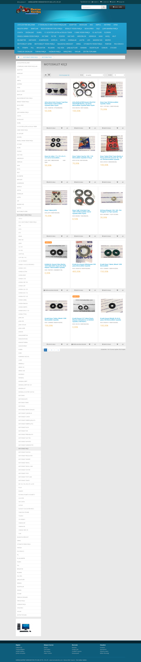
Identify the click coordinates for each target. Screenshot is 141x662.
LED (88, 40)
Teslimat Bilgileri (20, 649)
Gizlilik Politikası (20, 651)
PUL (32, 48)
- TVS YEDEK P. (21, 519)
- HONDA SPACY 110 (23, 310)
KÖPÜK (62, 40)
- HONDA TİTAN (21, 314)
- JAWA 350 (20, 321)
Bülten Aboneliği (104, 653)
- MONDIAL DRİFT (22, 381)
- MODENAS (20, 374)
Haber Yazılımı (48, 653)
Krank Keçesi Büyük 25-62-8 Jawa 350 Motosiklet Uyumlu (110, 319)
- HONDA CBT (21, 286)
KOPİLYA (54, 40)
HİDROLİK (92, 36)
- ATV (19, 233)
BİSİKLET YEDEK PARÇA (73, 29)
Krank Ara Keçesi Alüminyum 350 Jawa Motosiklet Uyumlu (84, 265)
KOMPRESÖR (43, 40)
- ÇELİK (19, 243)
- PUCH (19, 487)
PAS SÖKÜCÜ (119, 44)
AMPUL (98, 25)
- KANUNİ (20, 332)
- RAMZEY (20, 491)
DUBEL (39, 32)
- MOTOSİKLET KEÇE (22, 448)
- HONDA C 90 (21, 279)
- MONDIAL (20, 378)
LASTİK (81, 40)
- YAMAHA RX (21, 526)
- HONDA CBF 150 (22, 282)
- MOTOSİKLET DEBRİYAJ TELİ (25, 424)
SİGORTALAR (94, 48)
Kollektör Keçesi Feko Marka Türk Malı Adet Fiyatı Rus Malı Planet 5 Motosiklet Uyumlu (55, 265)
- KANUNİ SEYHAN (22, 339)
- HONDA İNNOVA (22, 303)
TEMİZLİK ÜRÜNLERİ (24, 52)
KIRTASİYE (32, 40)
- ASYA (19, 229)
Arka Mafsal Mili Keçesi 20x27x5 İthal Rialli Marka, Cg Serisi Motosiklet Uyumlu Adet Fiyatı (83, 103)
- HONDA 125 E (21, 268)
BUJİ (98, 29)
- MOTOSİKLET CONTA (23, 417)
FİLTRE (53, 36)
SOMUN (104, 48)
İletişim (46, 647)
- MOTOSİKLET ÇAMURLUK (24, 413)
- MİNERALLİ (20, 363)
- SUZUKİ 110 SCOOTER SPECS (25, 509)
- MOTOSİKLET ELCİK (23, 427)
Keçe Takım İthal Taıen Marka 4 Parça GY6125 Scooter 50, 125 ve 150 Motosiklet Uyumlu (111, 157)
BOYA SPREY (89, 29)
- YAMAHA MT (21, 523)
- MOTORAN (20, 395)
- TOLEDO (20, 516)
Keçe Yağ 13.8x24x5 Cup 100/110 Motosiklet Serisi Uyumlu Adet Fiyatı (81, 211)
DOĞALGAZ (30, 32)
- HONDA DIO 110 (22, 293)
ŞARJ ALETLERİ (72, 48)
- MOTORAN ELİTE (22, 399)
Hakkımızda (19, 647)
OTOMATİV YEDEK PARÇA (93, 44)
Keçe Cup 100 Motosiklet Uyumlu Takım (109, 103)
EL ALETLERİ (97, 32)
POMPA (25, 48)
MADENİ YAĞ (97, 40)
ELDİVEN (107, 32)
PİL (18, 48)
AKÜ (91, 25)
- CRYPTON (20, 254)
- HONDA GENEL (22, 300)
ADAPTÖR (72, 25)
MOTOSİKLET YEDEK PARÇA (45, 44)
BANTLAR (34, 29)
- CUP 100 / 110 (21, 257)
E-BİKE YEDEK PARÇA (82, 32)
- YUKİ (19, 533)
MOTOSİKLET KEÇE (47, 57)
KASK (101, 36)
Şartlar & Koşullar (20, 653)
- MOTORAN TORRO (23, 402)
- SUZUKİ (20, 505)
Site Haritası (47, 651)
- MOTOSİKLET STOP (23, 473)
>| (58, 350)
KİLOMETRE (21, 40)
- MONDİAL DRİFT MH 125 (24, 385)
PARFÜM (108, 44)
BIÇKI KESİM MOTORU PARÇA (51, 29)
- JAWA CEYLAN (21, 325)
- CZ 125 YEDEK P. (22, 261)
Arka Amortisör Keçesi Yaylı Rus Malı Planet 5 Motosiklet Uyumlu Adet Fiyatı (56, 103)
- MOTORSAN (21, 406)
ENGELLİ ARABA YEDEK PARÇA (28, 36)
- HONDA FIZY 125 (22, 296)
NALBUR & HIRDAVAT (65, 44)
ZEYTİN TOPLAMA (89, 52)
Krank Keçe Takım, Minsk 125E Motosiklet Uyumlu (55, 319)
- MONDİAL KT (21, 388)
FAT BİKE (45, 36)
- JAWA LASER (21, 328)
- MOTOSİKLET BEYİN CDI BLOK (25, 409)
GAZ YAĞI (71, 36)
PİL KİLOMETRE (21, 558)
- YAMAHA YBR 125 (22, 530)
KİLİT (114, 36)
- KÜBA (19, 353)
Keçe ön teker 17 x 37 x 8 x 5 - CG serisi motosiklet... (55, 157)
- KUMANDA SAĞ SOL (23, 356)
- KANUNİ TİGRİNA (22, 342)
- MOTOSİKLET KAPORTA (24, 441)
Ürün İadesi (47, 649)
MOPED (108, 40)
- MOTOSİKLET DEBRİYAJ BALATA (26, 420)
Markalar (74, 647)
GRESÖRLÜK (81, 36)
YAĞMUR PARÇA (55, 52)
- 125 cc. (19, 218)
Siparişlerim (103, 649)
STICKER (113, 48)
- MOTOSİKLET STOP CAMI (24, 477)
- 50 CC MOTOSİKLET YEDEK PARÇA (27, 222)
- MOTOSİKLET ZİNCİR (23, 480)
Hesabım (102, 647)
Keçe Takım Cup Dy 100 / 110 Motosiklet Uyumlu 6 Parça (82, 157)
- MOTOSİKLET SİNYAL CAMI (25, 466)
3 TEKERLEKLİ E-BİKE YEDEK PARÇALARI (52, 25)
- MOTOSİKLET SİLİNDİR (23, 459)
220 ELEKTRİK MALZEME (26, 25)
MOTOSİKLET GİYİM (24, 44)
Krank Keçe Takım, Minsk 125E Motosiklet (111, 265)
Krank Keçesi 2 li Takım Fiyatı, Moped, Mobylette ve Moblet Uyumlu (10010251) (83, 319)
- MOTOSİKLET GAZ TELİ (24, 438)
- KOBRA (19, 349)
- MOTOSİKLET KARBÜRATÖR (25, 445)
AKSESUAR (83, 25)
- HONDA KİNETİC (22, 307)
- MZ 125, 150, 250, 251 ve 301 (25, 484)
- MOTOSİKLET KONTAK (23, 452)
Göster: (110, 75)
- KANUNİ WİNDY (22, 346)
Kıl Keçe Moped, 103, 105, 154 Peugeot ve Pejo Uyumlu (110, 211)
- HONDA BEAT (21, 275)
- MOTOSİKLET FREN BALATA (25, 434)
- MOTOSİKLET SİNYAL (23, 463)
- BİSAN (19, 236)
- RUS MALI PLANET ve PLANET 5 (26, 494)
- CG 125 (20, 247)
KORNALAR (72, 40)
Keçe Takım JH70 (51, 210)
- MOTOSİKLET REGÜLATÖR (24, 456)
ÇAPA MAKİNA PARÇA (110, 29)
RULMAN (51, 48)
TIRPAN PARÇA (40, 52)
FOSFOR (62, 36)
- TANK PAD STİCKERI (23, 512)
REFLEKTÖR (41, 48)
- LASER (19, 360)
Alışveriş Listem (104, 651)
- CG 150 (20, 250)
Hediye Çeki (75, 649)
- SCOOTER (20, 498)
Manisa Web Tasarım (69, 660)
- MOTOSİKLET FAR (22, 431)
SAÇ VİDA (60, 48)
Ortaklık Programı (77, 651)
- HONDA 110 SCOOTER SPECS (25, 264)
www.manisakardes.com (56, 660)
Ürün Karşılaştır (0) (64, 75)
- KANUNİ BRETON (22, 335)
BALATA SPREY (22, 29)
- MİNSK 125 (20, 367)
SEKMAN (83, 48)
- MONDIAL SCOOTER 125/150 (25, 392)
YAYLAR (77, 52)
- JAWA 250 (20, 317)
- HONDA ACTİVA (22, 271)
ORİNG (78, 44)
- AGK (19, 225)
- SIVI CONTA (21, 502)
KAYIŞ (107, 36)
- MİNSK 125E (21, 371)
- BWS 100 (20, 240)
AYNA (116, 25)
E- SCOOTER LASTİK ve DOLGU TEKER (58, 32)
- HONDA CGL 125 (22, 289)
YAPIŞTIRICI (67, 52)
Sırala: (81, 75)
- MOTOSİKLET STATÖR (23, 470)
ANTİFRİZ (107, 25)
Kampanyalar (75, 653)
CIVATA (20, 32)
